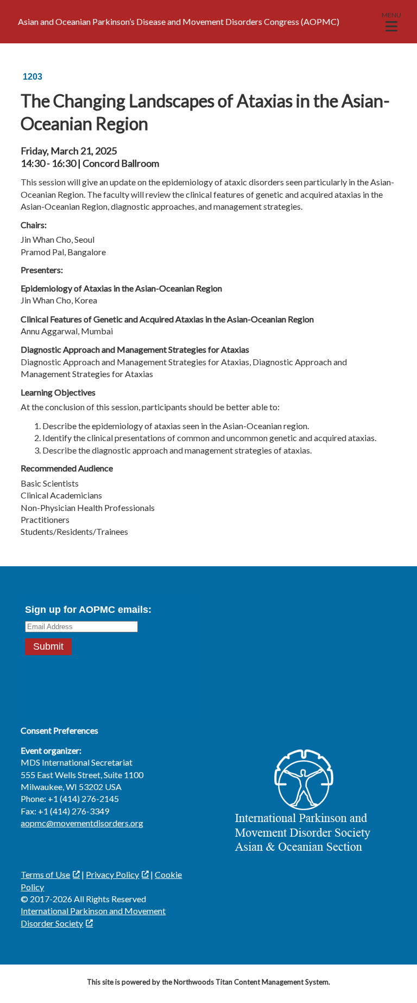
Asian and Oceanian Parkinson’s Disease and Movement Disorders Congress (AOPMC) (178, 21)
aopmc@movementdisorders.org (82, 823)
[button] (391, 21)
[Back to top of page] (394, 977)
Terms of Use (45, 874)
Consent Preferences (59, 730)
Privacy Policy (112, 874)
